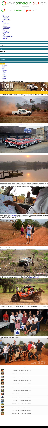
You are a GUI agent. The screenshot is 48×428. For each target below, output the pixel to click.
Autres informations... (5, 17)
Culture (3, 29)
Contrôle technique (4, 78)
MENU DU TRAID (4, 70)
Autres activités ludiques (6, 28)
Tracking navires (5, 38)
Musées (4, 20)
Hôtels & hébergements (6, 18)
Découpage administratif (6, 35)
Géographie (4, 33)
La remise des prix (4, 76)
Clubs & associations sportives (6, 27)
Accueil (3, 68)
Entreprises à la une (5, 37)
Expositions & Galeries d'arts (6, 31)
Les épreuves (3, 69)
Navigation (4, 72)
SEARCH (20, 6)
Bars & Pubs (4, 22)
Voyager (3, 15)
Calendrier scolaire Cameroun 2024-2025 (8, 36)
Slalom (4, 74)
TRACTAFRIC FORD (21, 124)
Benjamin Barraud (31, 336)
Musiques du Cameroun (6, 32)
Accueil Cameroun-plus (4, 65)
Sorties (2, 21)
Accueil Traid (3, 66)
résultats (6, 336)
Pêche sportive (5, 26)
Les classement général (4, 75)
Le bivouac (3, 79)
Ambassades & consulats (6, 16)
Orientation (4, 71)
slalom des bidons (31, 95)
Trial (3, 73)
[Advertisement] (22, 420)
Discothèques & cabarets (6, 23)
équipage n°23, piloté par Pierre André (8, 307)
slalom (21, 306)
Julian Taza (39, 336)
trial (3, 276)
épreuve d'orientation (13, 215)
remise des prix (10, 336)
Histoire (4, 34)
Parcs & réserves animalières (6, 19)
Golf (3, 25)
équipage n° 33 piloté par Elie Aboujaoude (34, 277)
